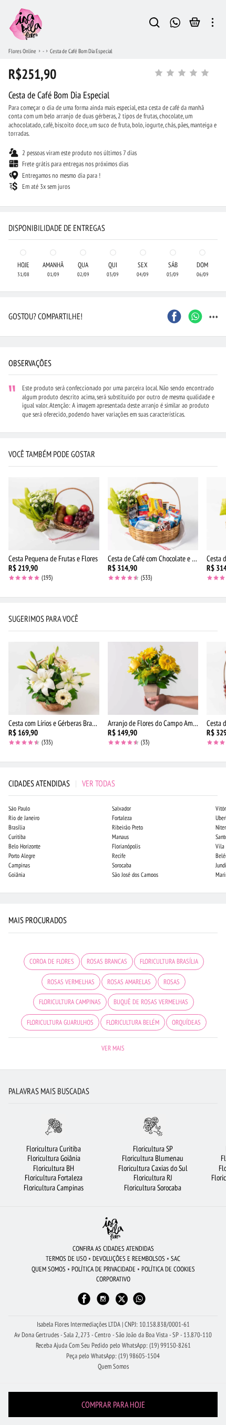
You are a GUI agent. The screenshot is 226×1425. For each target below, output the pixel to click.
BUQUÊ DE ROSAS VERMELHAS (151, 1001)
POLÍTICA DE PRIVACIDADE (103, 1269)
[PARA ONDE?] (154, 24)
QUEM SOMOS (49, 1269)
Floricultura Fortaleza (54, 1178)
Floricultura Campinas (54, 1187)
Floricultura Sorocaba (152, 1187)
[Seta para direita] (215, 198)
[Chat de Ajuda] (175, 21)
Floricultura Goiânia (53, 1158)
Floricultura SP (153, 1149)
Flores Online (22, 51)
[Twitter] (122, 1299)
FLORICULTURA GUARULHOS (60, 1022)
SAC (175, 1258)
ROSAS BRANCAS (107, 961)
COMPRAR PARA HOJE (113, 1404)
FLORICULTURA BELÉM (132, 1022)
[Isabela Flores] (113, 1228)
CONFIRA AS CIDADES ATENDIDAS (113, 1248)
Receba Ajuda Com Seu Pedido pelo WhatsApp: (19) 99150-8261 (113, 1345)
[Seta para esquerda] (10, 198)
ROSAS (171, 981)
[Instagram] (103, 1303)
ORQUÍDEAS (186, 1022)
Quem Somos (113, 1366)
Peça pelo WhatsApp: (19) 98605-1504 (113, 1355)
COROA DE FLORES (51, 961)
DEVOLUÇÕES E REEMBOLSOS (129, 1258)
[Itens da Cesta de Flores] (194, 25)
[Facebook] (84, 1303)
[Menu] (212, 24)
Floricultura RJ (152, 1178)
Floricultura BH (53, 1168)
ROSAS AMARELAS (129, 981)
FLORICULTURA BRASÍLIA (169, 961)
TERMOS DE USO (66, 1258)
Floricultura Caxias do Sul (153, 1168)
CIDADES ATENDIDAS (61, 783)
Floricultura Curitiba (53, 1149)
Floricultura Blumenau (152, 1158)
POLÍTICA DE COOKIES (168, 1269)
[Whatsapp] (139, 1303)
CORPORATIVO (113, 1279)
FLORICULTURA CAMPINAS (70, 1001)
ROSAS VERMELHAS (71, 981)
